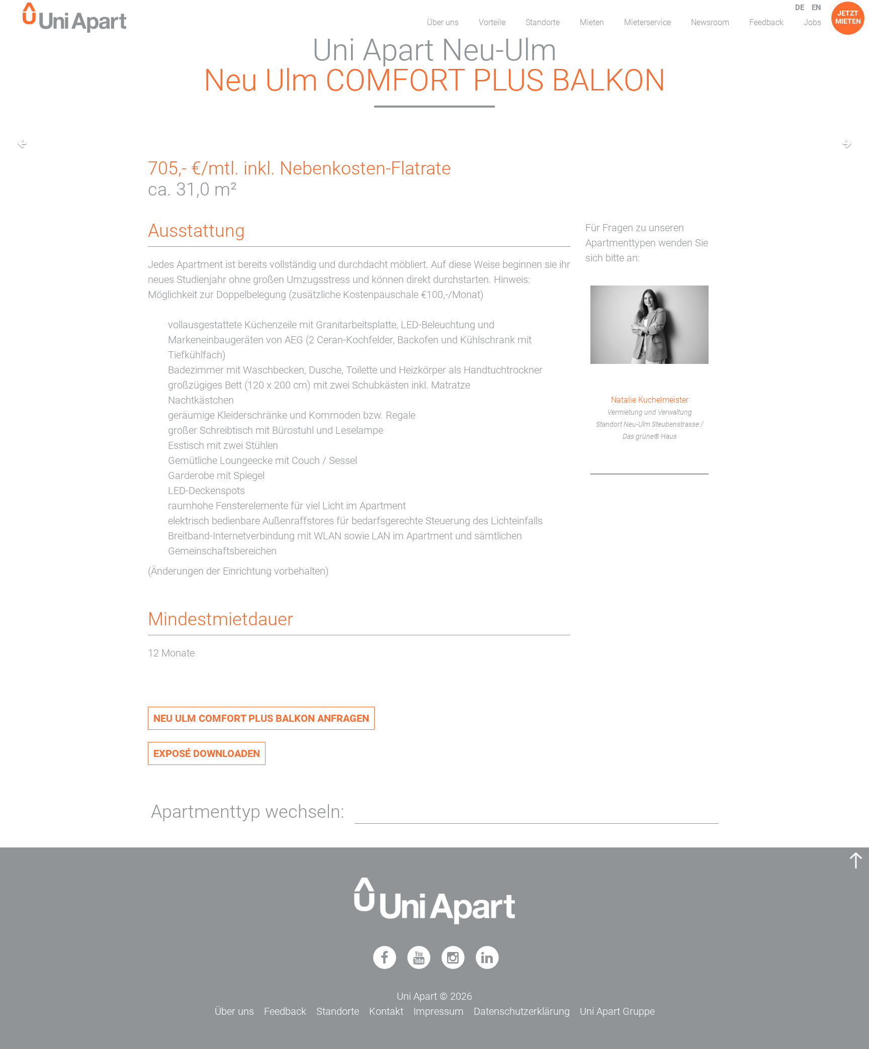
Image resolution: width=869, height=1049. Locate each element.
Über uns (443, 22)
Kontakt (386, 1011)
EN (816, 7)
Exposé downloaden (206, 753)
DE (799, 7)
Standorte (543, 22)
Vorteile (492, 22)
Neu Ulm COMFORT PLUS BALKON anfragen (261, 718)
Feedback (766, 22)
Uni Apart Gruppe (617, 1011)
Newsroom (710, 22)
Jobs (812, 22)
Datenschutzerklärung (522, 1011)
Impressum (438, 1011)
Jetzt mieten (848, 17)
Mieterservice (647, 22)
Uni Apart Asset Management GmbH (74, 18)
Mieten (592, 22)
